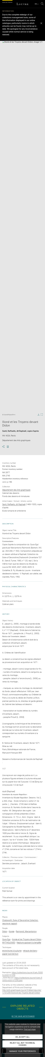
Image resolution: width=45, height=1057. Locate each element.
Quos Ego (6, 939)
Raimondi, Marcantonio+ (26, 931)
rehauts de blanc (30, 951)
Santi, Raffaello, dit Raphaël (14, 431)
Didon (4, 931)
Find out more (30, 1029)
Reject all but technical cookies (22, 1044)
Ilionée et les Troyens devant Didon (26, 939)
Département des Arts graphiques (16, 490)
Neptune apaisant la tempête (29, 942)
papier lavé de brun (10, 954)
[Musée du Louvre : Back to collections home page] (22, 4)
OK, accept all (22, 1037)
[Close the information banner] (41, 23)
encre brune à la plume (11, 951)
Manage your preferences (22, 1051)
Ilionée (11, 931)
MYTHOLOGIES (8, 942)
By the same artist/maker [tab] (23, 1016)
